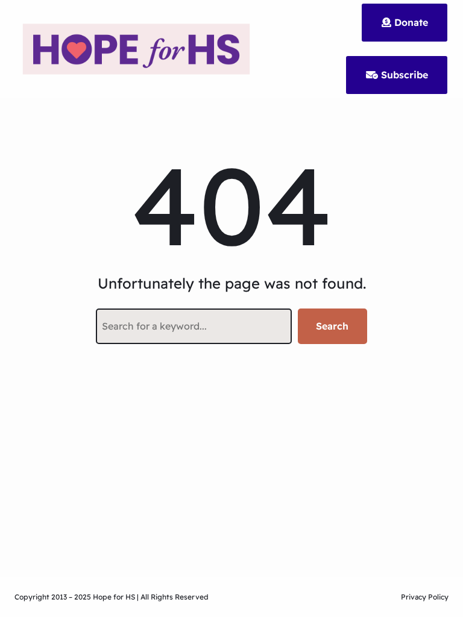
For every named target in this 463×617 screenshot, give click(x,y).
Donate (409, 22)
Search (332, 326)
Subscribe (403, 75)
